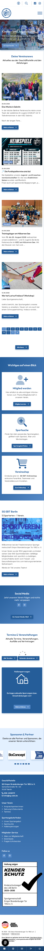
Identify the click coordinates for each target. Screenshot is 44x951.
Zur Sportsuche (9, 43)
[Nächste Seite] (13, 332)
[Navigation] (39, 13)
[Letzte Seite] (17, 332)
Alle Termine (8, 658)
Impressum (5, 934)
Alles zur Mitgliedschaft (13, 836)
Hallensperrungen (11, 826)
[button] (30, 22)
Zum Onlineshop (20, 488)
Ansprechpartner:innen (13, 806)
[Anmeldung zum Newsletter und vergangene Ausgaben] (31, 948)
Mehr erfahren (9, 127)
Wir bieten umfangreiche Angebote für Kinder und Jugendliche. (20, 35)
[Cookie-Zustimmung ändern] (5, 942)
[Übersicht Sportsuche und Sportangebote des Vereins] (13, 948)
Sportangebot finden (20, 446)
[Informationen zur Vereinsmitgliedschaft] (4, 948)
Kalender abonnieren (27, 658)
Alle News (20, 347)
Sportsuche (9, 824)
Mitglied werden (20, 404)
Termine (7, 812)
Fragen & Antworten (12, 841)
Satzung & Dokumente (13, 809)
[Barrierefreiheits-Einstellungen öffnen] (18, 3)
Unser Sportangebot (12, 821)
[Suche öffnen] (28, 3)
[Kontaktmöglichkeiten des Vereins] (22, 948)
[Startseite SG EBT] (11, 13)
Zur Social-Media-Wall (20, 617)
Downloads (8, 839)
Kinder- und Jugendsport (19, 29)
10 (4, 332)
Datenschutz (15, 934)
